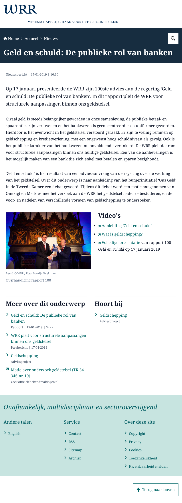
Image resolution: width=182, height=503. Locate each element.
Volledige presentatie (121, 242)
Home (13, 38)
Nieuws (51, 38)
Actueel (31, 38)
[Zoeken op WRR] (173, 38)
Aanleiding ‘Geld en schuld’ (127, 225)
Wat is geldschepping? (122, 234)
